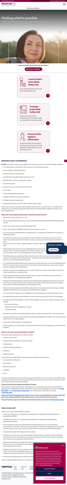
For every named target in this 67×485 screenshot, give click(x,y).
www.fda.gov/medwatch (21, 391)
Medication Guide (58, 400)
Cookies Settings (49, 478)
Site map (15, 468)
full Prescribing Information (20, 395)
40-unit (32, 397)
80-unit (8, 397)
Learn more (53, 250)
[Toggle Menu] (64, 4)
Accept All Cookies (49, 468)
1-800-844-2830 (6, 392)
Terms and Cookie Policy (46, 465)
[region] (49, 463)
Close (63, 445)
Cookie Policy (32, 468)
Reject (49, 473)
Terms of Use (23, 468)
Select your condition (55, 245)
